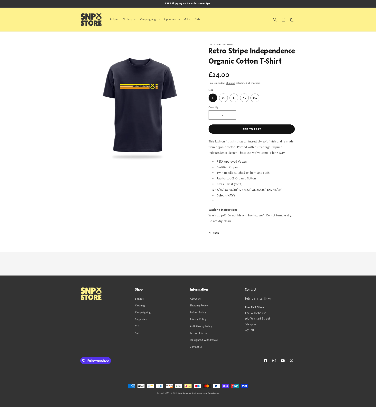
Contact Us (196, 346)
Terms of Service (199, 333)
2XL (255, 97)
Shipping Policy (199, 305)
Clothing (140, 305)
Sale (137, 333)
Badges (139, 298)
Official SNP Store (174, 393)
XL (244, 97)
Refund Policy (198, 312)
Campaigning (143, 312)
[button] (129, 19)
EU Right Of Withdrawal (204, 339)
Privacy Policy (198, 319)
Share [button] (216, 232)
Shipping (230, 83)
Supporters (141, 319)
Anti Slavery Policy (201, 326)
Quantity (213, 107)
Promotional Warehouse (207, 393)
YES (137, 326)
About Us (195, 298)
